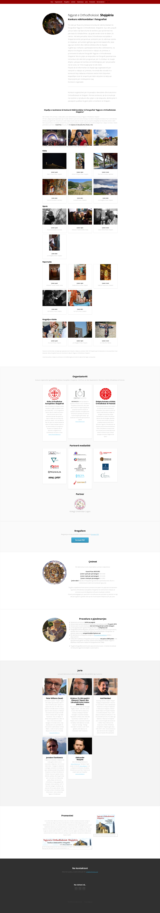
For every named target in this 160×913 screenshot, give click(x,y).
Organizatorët (58, 2)
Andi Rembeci (105, 698)
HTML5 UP (90, 902)
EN (106, 2)
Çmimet (73, 2)
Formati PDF (80, 540)
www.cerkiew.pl (83, 766)
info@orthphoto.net (92, 872)
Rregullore (66, 2)
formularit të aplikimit (100, 635)
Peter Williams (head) (54, 698)
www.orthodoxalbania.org (54, 434)
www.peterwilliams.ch (54, 733)
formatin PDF (95, 534)
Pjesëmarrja (80, 2)
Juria (86, 2)
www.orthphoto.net (80, 421)
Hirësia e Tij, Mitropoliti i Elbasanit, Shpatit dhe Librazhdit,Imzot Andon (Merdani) (80, 701)
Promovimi (92, 2)
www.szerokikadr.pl (79, 774)
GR (109, 2)
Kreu (52, 2)
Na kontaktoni (100, 2)
